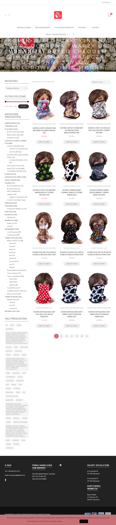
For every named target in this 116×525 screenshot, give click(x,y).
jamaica (16, 355)
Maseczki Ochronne (14, 166)
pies (20, 384)
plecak (8, 388)
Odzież (8, 183)
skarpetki (9, 400)
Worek (8, 444)
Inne (8, 226)
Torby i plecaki (11, 238)
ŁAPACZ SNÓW (11, 180)
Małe (11, 282)
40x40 (12, 325)
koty (10, 255)
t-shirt (24, 418)
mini (10, 305)
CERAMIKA (9, 126)
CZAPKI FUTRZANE (16, 149)
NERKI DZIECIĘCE (13, 135)
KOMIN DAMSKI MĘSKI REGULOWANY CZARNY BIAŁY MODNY (99, 192)
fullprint (18, 351)
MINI (7, 384)
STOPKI (8, 418)
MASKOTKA (19, 381)
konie (11, 252)
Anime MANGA (11, 123)
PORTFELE (9, 212)
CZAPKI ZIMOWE (13, 146)
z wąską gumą (12, 235)
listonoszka (10, 377)
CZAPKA (8, 347)
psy (10, 264)
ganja (11, 249)
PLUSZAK (17, 388)
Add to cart (44, 142)
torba (8, 422)
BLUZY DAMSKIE (13, 186)
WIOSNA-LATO (10, 311)
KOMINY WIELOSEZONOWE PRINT (44, 124)
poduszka (9, 392)
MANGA (20, 377)
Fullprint (10, 223)
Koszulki (9, 174)
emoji (11, 246)
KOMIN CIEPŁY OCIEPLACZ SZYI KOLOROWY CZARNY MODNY (99, 130)
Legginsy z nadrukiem (16, 197)
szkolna (16, 418)
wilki (10, 267)
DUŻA (16, 347)
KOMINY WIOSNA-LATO (72, 186)
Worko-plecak (12, 294)
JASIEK (24, 355)
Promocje (9, 215)
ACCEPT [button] (84, 521)
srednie (12, 308)
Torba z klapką (12, 273)
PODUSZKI (9, 206)
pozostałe (12, 261)
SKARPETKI (11, 138)
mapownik (9, 381)
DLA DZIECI (9, 129)
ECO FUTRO (24, 347)
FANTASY (9, 351)
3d (6, 325)
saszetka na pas (12, 396)
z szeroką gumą (12, 232)
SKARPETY (19, 400)
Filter (23, 106)
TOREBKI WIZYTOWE (15, 291)
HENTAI (8, 355)
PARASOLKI (9, 203)
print (18, 392)
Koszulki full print (13, 177)
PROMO (10, 217)
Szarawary (10, 229)
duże (11, 302)
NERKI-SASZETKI (13, 241)
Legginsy (10, 194)
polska (11, 258)
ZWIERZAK (9, 448)
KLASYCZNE (13, 152)
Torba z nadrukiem (20, 422)
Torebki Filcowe (12, 288)
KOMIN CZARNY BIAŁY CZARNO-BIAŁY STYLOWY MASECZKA (71, 192)
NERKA (14, 384)
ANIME (19, 325)
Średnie (12, 285)
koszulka (16, 373)
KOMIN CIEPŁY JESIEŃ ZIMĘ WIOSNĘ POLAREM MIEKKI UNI (44, 130)
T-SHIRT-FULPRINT (14, 200)
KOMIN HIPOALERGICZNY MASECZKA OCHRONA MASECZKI (72, 314)
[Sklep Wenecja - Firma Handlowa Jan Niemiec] (58, 15)
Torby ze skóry (11, 297)
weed (8, 440)
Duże (11, 279)
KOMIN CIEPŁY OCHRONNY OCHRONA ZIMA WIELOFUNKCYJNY (71, 130)
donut (11, 243)
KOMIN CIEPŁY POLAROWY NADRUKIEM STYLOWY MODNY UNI (44, 192)
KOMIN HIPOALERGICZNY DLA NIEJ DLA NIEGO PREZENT (44, 314)
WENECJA (16, 440)
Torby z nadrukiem (13, 276)
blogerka (9, 329)
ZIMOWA (16, 444)
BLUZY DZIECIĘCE (14, 132)
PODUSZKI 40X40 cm (15, 209)
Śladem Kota (11, 300)
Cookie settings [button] (71, 521)
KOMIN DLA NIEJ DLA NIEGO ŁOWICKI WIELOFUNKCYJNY (44, 253)
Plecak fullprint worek (14, 270)
